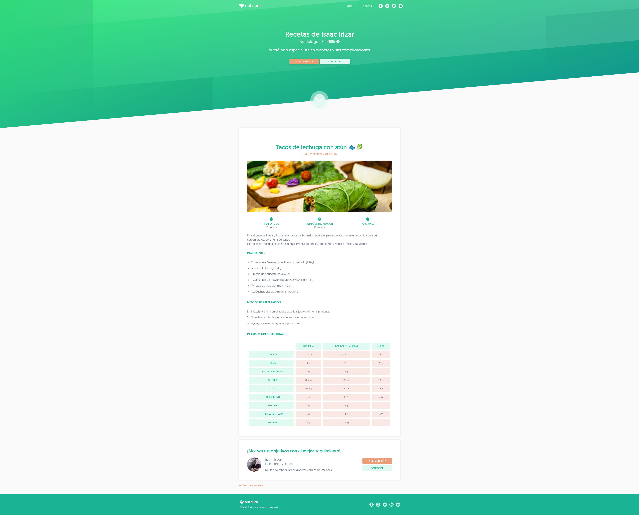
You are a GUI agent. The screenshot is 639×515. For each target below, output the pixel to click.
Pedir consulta (304, 61)
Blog (349, 5)
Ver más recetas (252, 485)
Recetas (366, 5)
